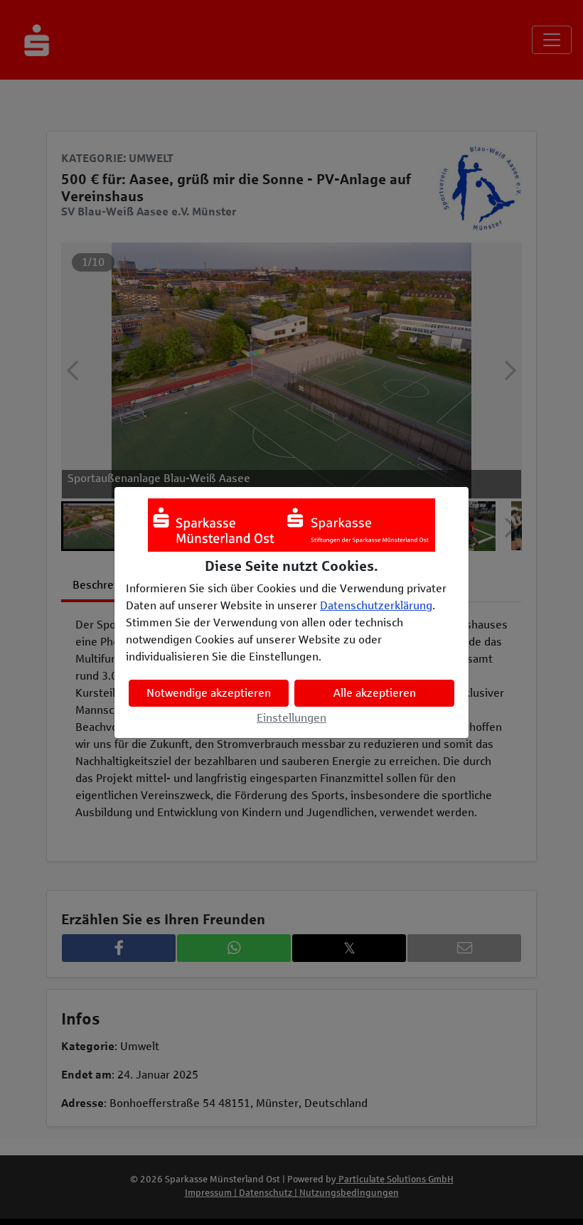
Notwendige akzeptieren (208, 693)
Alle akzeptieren (374, 693)
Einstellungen (291, 718)
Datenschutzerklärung (376, 605)
